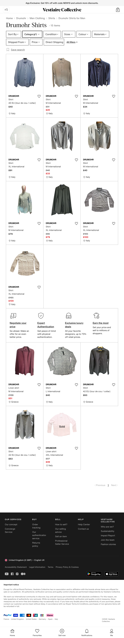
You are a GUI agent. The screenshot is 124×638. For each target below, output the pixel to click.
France (6, 619)
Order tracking (36, 526)
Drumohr (21, 18)
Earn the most (101, 323)
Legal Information (37, 567)
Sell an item (61, 536)
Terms (50, 567)
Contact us (83, 529)
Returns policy (36, 544)
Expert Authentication (45, 324)
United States (31, 619)
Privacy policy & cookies (67, 567)
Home (9, 18)
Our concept (11, 524)
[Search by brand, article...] (6, 10)
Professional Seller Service (62, 542)
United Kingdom (17, 619)
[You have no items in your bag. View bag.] (118, 10)
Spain (50, 619)
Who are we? (107, 526)
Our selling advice (60, 530)
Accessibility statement (16, 567)
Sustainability (107, 531)
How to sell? (61, 524)
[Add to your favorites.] (39, 96)
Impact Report (108, 535)
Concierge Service (10, 530)
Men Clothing (37, 18)
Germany (42, 619)
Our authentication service (39, 535)
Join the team (107, 540)
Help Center (84, 524)
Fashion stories (108, 544)
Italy (56, 619)
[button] (118, 10)
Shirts (51, 18)
